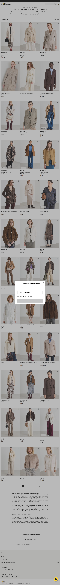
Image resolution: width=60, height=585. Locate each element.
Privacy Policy (29, 296)
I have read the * (26, 296)
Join (30, 301)
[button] (56, 579)
